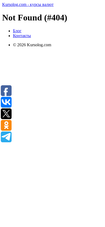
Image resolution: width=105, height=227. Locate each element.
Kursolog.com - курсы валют (28, 4)
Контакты (22, 35)
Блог (17, 31)
